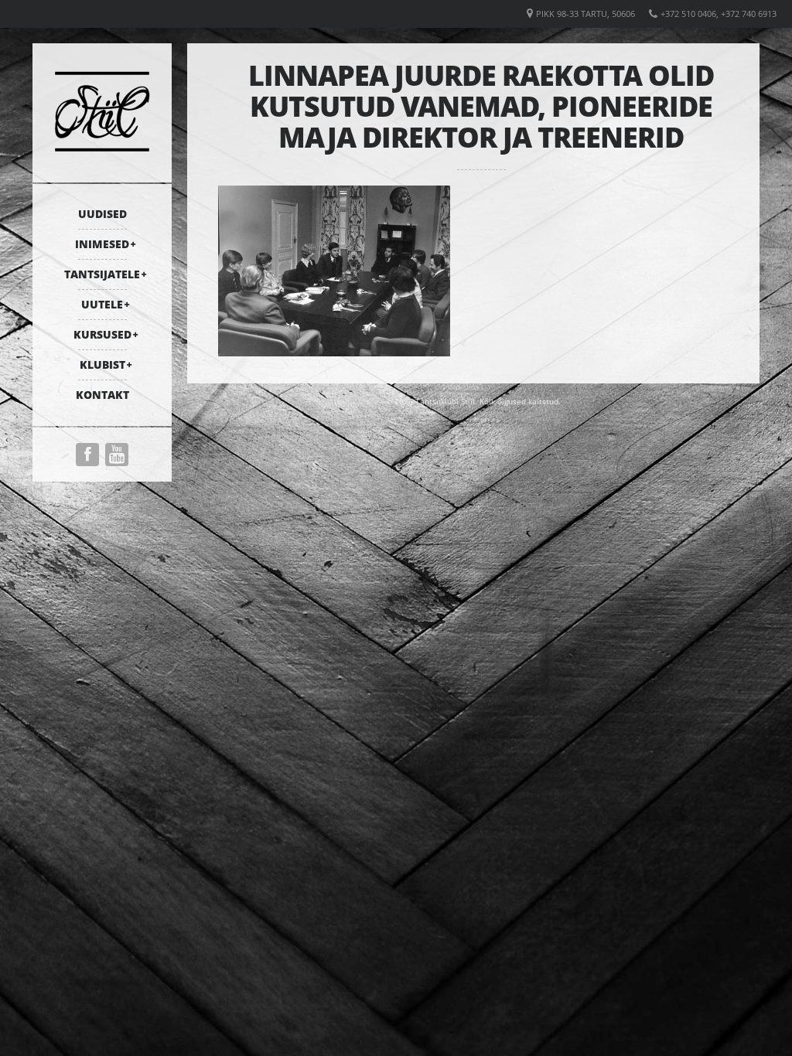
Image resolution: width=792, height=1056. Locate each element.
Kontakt (102, 394)
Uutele (102, 304)
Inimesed (102, 244)
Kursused (102, 334)
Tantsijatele (102, 274)
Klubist (102, 364)
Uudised (102, 213)
